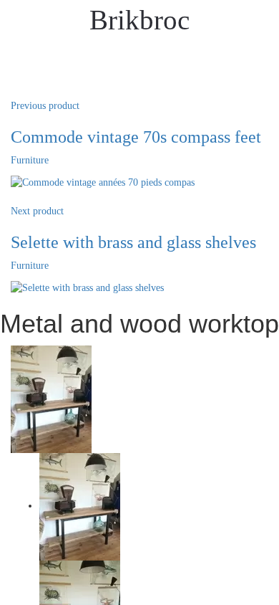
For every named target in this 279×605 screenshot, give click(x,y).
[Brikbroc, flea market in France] (242, 589)
